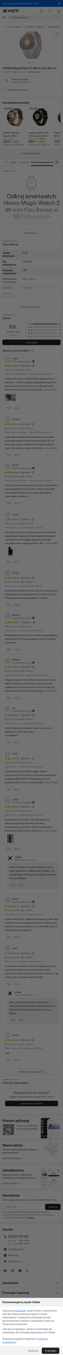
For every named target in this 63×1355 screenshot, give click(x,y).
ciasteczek (20, 1310)
